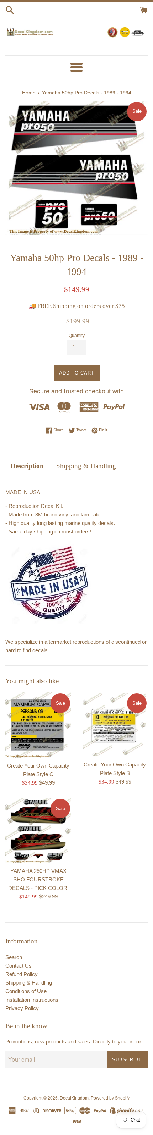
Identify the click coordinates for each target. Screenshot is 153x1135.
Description (27, 466)
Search (13, 957)
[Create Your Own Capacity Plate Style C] (38, 725)
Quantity (77, 335)
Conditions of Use (26, 991)
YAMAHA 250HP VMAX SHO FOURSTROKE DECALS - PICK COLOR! (38, 879)
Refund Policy (21, 974)
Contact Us (18, 966)
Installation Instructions (31, 1000)
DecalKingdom (74, 1098)
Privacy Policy (22, 1008)
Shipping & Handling (86, 466)
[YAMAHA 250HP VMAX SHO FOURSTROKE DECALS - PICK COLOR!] (38, 830)
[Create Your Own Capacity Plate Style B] (115, 724)
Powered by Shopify (110, 1098)
